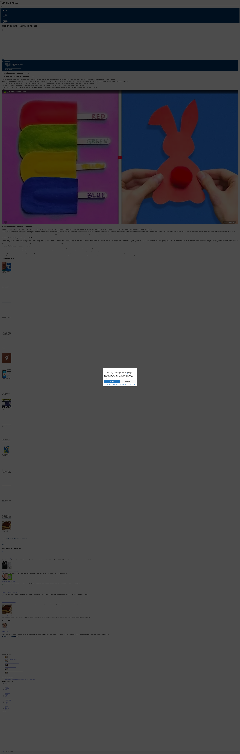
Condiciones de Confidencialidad (119, 384)
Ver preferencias (128, 381)
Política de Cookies (108, 384)
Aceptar (112, 381)
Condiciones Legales (131, 384)
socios (127, 373)
